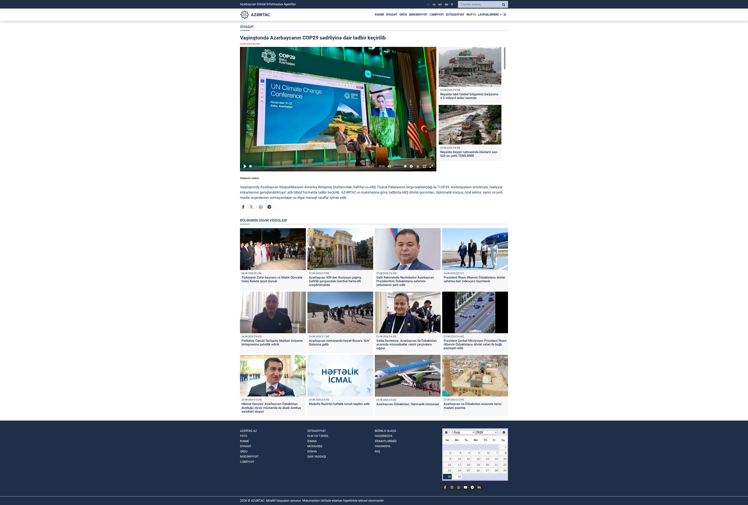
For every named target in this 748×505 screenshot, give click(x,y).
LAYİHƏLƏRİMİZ (489, 14)
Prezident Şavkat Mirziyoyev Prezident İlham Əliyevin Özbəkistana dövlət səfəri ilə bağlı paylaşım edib (475, 344)
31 (459, 476)
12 (478, 458)
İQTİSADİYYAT (455, 14)
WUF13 (471, 14)
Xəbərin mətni (249, 178)
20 (487, 464)
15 (504, 458)
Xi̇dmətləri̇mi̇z (386, 441)
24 (459, 470)
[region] (472, 105)
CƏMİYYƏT (437, 14)
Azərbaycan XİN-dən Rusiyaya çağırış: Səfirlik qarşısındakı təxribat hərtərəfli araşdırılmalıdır (335, 281)
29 (504, 470)
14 (496, 458)
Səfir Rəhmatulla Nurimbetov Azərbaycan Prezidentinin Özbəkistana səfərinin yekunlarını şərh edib (405, 281)
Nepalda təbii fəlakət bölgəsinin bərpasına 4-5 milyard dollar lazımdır (469, 96)
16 (449, 464)
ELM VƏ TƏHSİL (318, 436)
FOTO (243, 436)
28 (496, 470)
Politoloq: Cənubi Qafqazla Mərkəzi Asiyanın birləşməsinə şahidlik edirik (272, 342)
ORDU (403, 14)
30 (449, 476)
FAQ (377, 451)
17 (459, 464)
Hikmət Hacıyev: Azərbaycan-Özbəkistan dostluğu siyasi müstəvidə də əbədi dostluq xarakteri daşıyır (271, 407)
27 (487, 470)
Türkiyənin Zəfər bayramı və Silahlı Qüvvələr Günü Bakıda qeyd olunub (272, 279)
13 (487, 458)
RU (434, 4)
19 (478, 464)
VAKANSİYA (382, 446)
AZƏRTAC (348, 192)
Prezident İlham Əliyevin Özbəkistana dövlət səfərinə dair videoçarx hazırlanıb (474, 279)
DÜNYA (312, 451)
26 (478, 470)
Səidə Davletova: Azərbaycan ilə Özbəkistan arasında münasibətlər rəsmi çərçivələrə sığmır (406, 344)
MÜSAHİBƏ (314, 446)
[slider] (308, 166)
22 (504, 464)
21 (496, 464)
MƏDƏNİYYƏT (418, 14)
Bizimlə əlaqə (385, 431)
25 (468, 470)
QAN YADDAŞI (316, 456)
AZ (428, 4)
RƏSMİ (379, 14)
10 (459, 458)
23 (449, 470)
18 (468, 464)
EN (440, 4)
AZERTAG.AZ (248, 431)
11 (468, 458)
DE (446, 4)
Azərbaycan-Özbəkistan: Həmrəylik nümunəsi (407, 404)
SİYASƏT (391, 14)
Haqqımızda (384, 436)
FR (452, 4)
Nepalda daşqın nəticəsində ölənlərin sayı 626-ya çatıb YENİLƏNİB (468, 154)
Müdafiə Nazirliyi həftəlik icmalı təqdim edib (339, 404)
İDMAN (312, 441)
